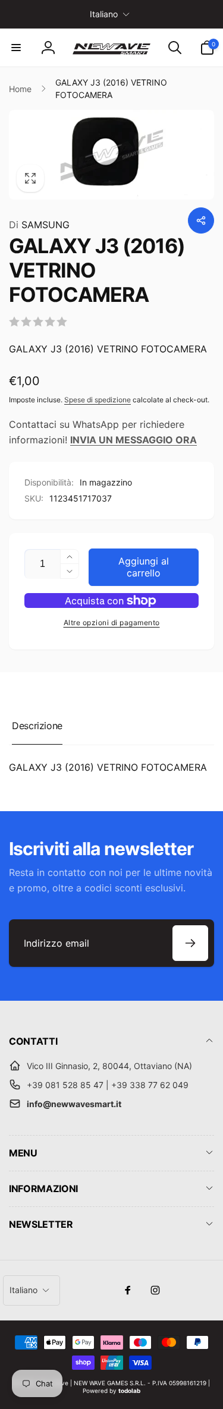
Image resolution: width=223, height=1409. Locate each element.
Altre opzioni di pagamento (112, 622)
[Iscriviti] (190, 943)
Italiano (104, 14)
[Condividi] (201, 220)
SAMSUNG (39, 225)
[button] (16, 47)
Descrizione (37, 726)
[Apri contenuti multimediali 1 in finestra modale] (111, 154)
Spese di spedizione (97, 399)
